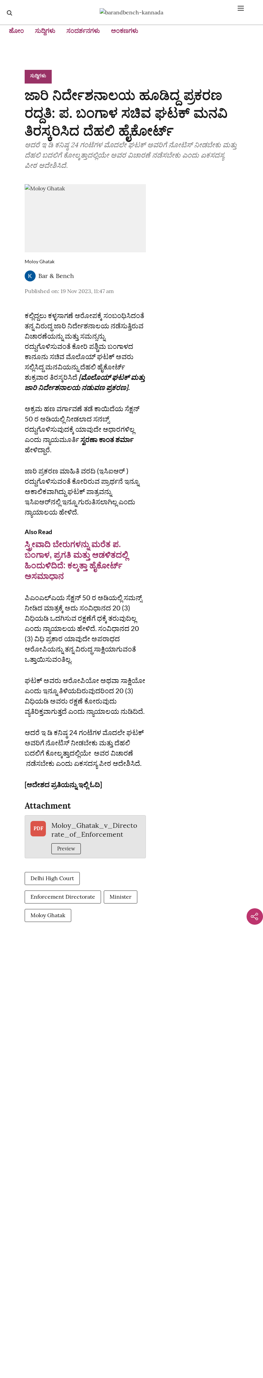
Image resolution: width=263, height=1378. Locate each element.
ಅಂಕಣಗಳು (124, 31)
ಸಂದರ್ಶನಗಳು (83, 31)
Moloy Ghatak (47, 915)
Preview (66, 849)
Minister (121, 896)
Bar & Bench (56, 276)
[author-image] (30, 275)
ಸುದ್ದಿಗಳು (45, 31)
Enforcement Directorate (62, 896)
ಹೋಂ (16, 31)
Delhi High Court (52, 878)
